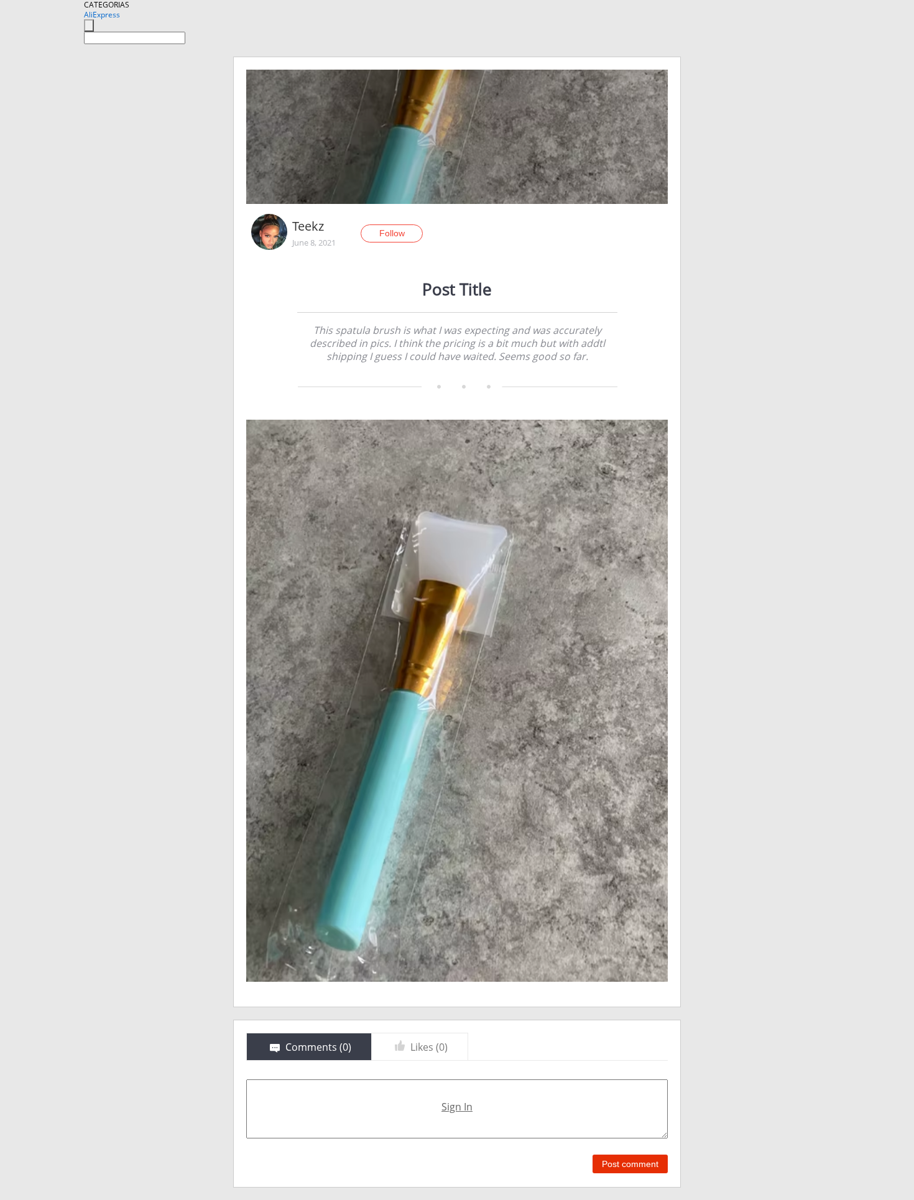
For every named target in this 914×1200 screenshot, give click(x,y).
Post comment (630, 1164)
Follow (392, 233)
